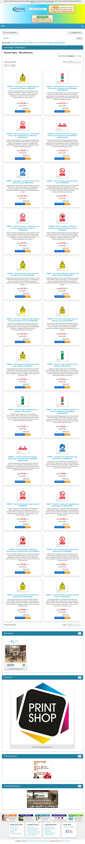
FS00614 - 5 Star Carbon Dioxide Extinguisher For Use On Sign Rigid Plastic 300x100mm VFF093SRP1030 (62, 411)
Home (3, 26)
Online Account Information (33, 831)
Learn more (38, 2)
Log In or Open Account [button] (38, 9)
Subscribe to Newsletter (69, 826)
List (14, 65)
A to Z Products (13, 828)
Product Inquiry (20, 111)
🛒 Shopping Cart (75, 32)
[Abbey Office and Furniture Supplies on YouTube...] (71, 831)
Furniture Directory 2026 (15, 669)
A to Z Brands (13, 830)
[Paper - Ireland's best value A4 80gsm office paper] (75, 817)
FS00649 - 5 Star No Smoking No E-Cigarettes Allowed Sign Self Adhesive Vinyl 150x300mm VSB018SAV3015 (23, 458)
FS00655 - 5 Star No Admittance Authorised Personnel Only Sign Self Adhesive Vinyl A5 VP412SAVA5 (62, 228)
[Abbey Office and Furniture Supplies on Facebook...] (67, 831)
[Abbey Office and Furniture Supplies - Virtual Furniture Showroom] (42, 799)
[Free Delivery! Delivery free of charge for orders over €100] (26, 817)
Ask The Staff (48, 831)
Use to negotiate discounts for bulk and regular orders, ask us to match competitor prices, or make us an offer (61, 9)
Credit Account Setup (10, 756)
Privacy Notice (66, 841)
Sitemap (12, 831)
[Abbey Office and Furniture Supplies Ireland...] (19, 9)
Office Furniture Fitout (50, 833)
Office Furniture (8, 633)
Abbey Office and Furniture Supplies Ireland (37, 841)
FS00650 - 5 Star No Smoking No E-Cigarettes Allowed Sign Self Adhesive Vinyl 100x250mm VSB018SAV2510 (62, 135)
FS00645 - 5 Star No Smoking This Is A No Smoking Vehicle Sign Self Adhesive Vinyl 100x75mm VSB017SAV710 (22, 135)
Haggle (27, 111)
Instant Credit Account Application (50, 829)
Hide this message (49, 2)
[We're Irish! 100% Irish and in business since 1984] (42, 817)
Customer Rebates (49, 834)
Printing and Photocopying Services (42, 747)
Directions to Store (49, 826)
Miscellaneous (60, 42)
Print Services (8, 677)
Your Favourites (9, 32)
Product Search (14, 826)
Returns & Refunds (31, 830)
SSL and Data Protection (33, 833)
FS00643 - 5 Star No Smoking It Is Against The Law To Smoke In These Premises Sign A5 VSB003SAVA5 (22, 228)
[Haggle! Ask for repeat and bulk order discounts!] (9, 817)
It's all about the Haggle (33, 828)
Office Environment (36, 42)
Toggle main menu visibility (82, 26)
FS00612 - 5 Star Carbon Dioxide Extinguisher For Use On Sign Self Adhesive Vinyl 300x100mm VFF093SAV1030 (62, 88)
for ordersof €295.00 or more (42, 19)
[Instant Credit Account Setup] (42, 769)
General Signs (49, 42)
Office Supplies (22, 42)
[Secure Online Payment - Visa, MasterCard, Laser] (59, 817)
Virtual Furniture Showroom (12, 786)
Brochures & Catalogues (16, 833)
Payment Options (31, 835)
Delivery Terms (30, 826)
